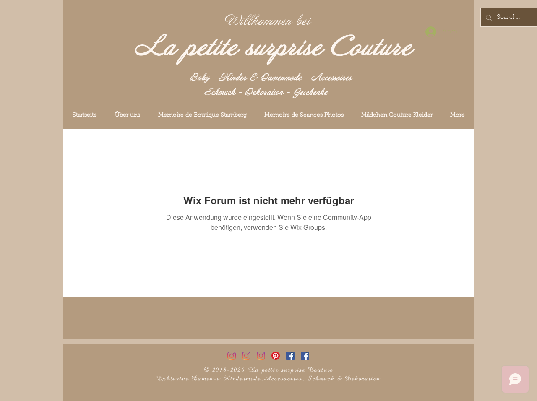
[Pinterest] (275, 356)
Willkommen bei (267, 21)
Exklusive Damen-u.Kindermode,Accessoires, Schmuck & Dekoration (268, 379)
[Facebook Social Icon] (290, 356)
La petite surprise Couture (273, 47)
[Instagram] (231, 356)
